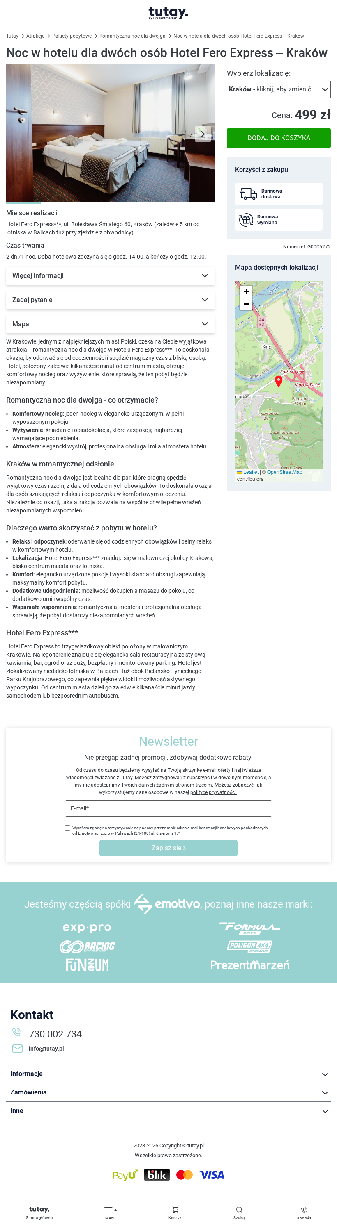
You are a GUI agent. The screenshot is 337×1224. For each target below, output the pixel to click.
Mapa (20, 324)
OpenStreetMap (284, 471)
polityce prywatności (213, 792)
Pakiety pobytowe (72, 36)
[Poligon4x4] (250, 946)
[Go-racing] (87, 946)
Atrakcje (36, 36)
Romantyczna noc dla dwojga (133, 36)
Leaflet (250, 471)
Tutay (13, 36)
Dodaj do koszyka (278, 138)
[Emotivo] (167, 904)
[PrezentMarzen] (250, 964)
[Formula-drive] (250, 928)
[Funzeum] (87, 964)
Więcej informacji (38, 276)
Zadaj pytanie (32, 300)
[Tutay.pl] (168, 13)
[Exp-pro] (87, 928)
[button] (279, 89)
